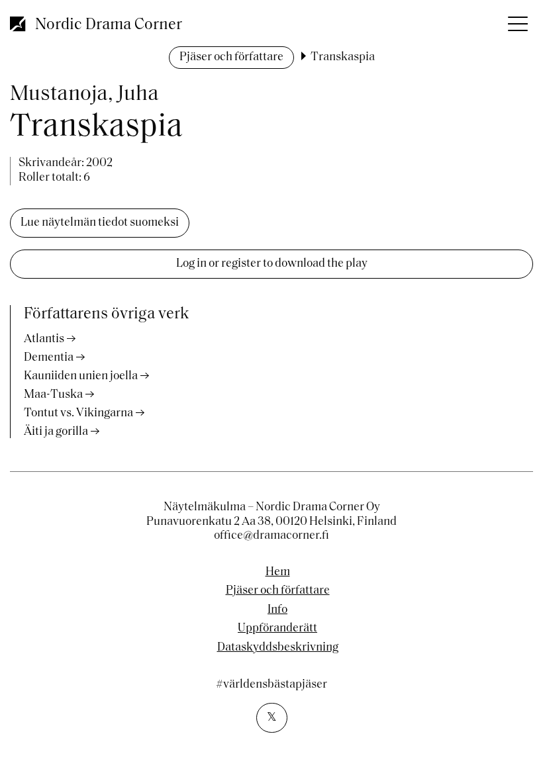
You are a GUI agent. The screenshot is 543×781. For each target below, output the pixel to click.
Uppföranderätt (277, 629)
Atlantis (44, 339)
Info (277, 610)
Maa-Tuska (53, 395)
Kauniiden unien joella (81, 377)
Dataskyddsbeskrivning (277, 648)
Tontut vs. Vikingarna (78, 414)
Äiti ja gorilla (56, 432)
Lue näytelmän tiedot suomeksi (100, 223)
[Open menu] (516, 19)
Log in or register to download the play (272, 264)
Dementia (49, 358)
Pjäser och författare (231, 58)
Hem (278, 572)
